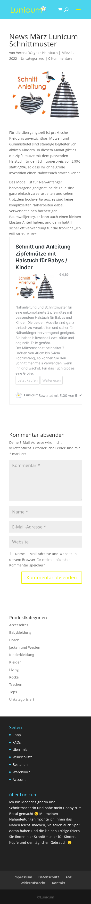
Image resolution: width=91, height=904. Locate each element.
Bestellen (20, 764)
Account (19, 779)
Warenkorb (22, 772)
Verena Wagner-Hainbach (37, 52)
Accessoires (18, 625)
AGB (69, 877)
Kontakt (58, 883)
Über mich (21, 749)
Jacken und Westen (24, 647)
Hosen (14, 640)
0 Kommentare (60, 58)
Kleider (15, 662)
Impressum (23, 877)
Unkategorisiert (21, 699)
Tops (13, 692)
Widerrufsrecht (33, 883)
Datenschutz (48, 877)
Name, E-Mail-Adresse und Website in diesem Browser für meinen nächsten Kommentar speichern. (43, 559)
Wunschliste (23, 757)
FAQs (17, 742)
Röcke (14, 677)
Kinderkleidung (21, 654)
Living (14, 669)
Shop (17, 734)
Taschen (15, 684)
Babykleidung (20, 632)
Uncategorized (32, 58)
